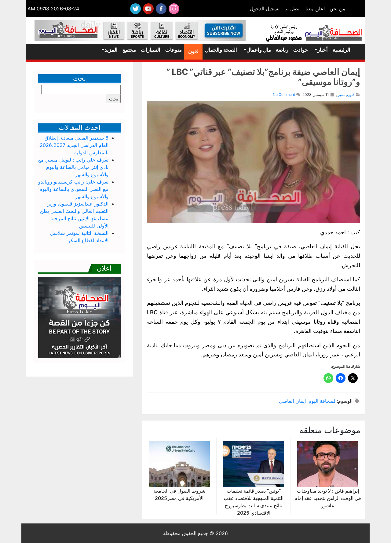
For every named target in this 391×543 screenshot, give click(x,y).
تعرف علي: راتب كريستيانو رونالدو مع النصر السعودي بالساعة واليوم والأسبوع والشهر (73, 189)
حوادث (300, 50)
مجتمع (129, 50)
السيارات (150, 50)
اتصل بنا (292, 8)
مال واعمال (259, 50)
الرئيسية (341, 50)
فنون (193, 51)
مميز (341, 94)
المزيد (111, 50)
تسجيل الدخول (265, 8)
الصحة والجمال (221, 50)
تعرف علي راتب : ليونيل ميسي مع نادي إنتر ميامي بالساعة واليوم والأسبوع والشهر (73, 167)
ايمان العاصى (292, 401)
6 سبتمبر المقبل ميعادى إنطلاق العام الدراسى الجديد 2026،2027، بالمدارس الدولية (73, 145)
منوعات (173, 50)
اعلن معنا (315, 8)
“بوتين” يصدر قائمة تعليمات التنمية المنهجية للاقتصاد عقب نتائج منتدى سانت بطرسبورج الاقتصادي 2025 (253, 502)
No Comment (284, 94)
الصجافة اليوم (323, 401)
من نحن (337, 8)
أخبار (322, 50)
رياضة (282, 50)
